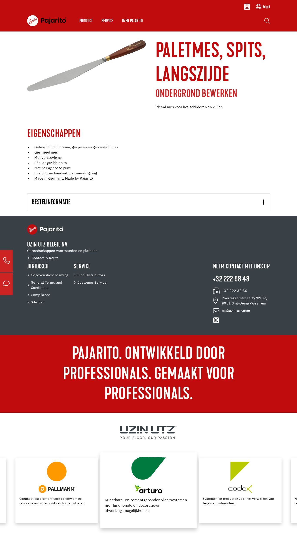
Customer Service (92, 282)
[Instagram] (247, 6)
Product (86, 21)
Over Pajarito (132, 21)
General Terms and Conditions (46, 285)
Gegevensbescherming (49, 275)
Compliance (40, 295)
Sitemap (38, 302)
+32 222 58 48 (231, 279)
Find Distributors (91, 275)
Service (107, 21)
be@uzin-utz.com (236, 311)
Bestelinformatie (51, 202)
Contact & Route (45, 258)
